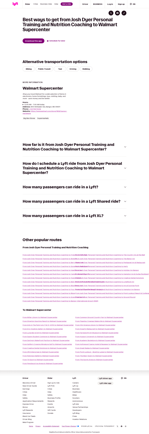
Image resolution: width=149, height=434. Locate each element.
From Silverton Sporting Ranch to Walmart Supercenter (45, 321)
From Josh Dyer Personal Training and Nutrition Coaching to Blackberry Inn (52, 285)
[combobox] (132, 4)
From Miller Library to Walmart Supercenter (40, 317)
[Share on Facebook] (117, 13)
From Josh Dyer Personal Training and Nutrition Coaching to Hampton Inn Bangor (107, 289)
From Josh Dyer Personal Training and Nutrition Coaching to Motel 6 (50, 259)
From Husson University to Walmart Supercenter (94, 336)
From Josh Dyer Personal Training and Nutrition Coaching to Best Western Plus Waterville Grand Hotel (63, 282)
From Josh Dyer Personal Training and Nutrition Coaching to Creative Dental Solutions (109, 278)
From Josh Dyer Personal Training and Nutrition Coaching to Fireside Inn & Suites (55, 255)
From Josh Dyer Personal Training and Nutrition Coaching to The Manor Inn (105, 259)
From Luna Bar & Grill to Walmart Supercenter (41, 333)
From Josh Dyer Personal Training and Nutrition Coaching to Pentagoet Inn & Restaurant (110, 262)
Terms (31, 426)
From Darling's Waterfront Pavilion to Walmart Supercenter (46, 340)
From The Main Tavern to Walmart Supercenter (93, 356)
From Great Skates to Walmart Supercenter (92, 348)
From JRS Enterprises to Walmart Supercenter (41, 352)
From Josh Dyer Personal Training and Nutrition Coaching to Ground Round (105, 297)
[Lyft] (15, 4)
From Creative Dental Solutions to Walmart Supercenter (45, 348)
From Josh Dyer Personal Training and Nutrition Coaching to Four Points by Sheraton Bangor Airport (62, 289)
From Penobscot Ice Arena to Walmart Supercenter (43, 363)
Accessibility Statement (51, 426)
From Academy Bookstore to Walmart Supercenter (95, 340)
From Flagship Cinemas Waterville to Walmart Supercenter (98, 321)
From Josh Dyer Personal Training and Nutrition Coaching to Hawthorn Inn (52, 270)
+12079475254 (35, 109)
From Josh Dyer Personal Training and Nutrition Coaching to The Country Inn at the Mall (110, 255)
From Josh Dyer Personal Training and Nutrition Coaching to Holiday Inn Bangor (107, 270)
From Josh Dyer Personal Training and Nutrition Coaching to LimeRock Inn (104, 282)
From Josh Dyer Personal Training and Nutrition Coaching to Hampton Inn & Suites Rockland (112, 274)
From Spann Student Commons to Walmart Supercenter (45, 336)
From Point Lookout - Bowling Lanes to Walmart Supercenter (99, 352)
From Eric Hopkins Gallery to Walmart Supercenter (43, 329)
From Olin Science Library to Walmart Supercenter (95, 325)
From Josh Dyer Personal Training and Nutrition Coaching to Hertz (101, 266)
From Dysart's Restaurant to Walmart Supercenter (95, 329)
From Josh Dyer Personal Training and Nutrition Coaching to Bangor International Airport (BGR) (60, 301)
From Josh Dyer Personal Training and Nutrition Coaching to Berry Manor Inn (53, 262)
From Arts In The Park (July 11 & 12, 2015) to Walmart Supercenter (48, 325)
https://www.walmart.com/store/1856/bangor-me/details (45, 112)
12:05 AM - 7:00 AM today (34, 104)
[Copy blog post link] (124, 13)
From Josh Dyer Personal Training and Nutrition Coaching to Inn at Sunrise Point (107, 285)
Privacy (38, 426)
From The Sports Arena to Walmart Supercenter (94, 360)
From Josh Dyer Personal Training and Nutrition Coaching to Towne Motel (52, 278)
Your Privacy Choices (69, 426)
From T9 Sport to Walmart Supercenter (38, 360)
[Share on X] (111, 13)
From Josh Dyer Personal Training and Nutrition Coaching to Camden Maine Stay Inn (56, 274)
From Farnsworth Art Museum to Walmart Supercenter (96, 333)
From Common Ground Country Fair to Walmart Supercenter (99, 317)
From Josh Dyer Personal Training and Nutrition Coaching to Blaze (49, 293)
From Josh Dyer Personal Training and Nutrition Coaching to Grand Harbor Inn (54, 297)
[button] (74, 146)
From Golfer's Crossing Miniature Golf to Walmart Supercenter (47, 344)
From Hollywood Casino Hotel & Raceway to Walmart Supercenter (101, 344)
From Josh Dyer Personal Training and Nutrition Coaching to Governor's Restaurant (55, 266)
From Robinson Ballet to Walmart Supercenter (41, 356)
